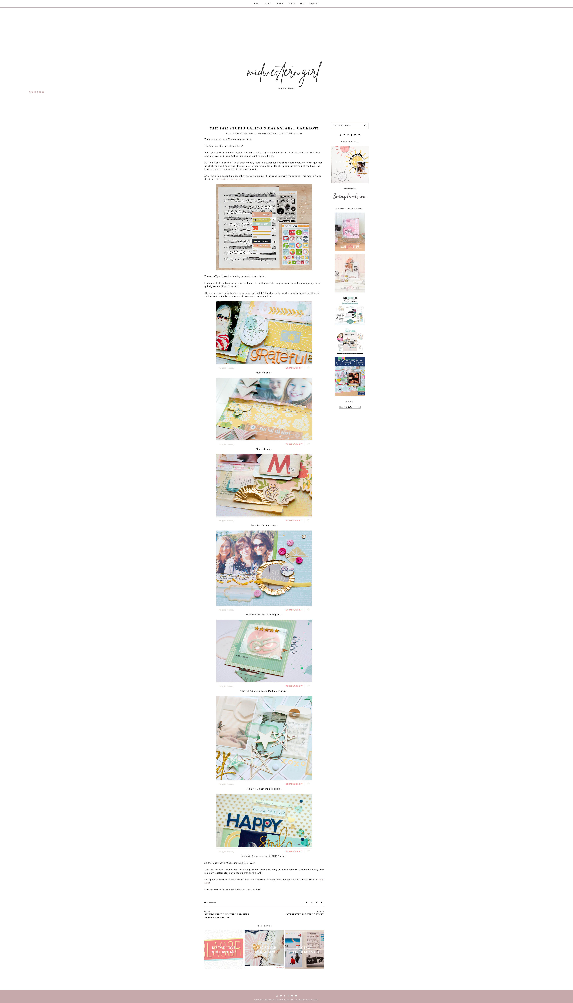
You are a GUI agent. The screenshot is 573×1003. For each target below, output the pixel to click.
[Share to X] (307, 903)
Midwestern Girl (281, 1000)
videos (292, 4)
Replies (211, 903)
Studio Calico (265, 133)
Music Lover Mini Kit (231, 179)
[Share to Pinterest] (317, 903)
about (268, 4)
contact (314, 4)
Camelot (252, 133)
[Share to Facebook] (311, 903)
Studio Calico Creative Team (287, 133)
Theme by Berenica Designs (304, 1000)
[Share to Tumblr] (321, 903)
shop (302, 4)
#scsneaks (242, 133)
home (257, 4)
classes (280, 4)
